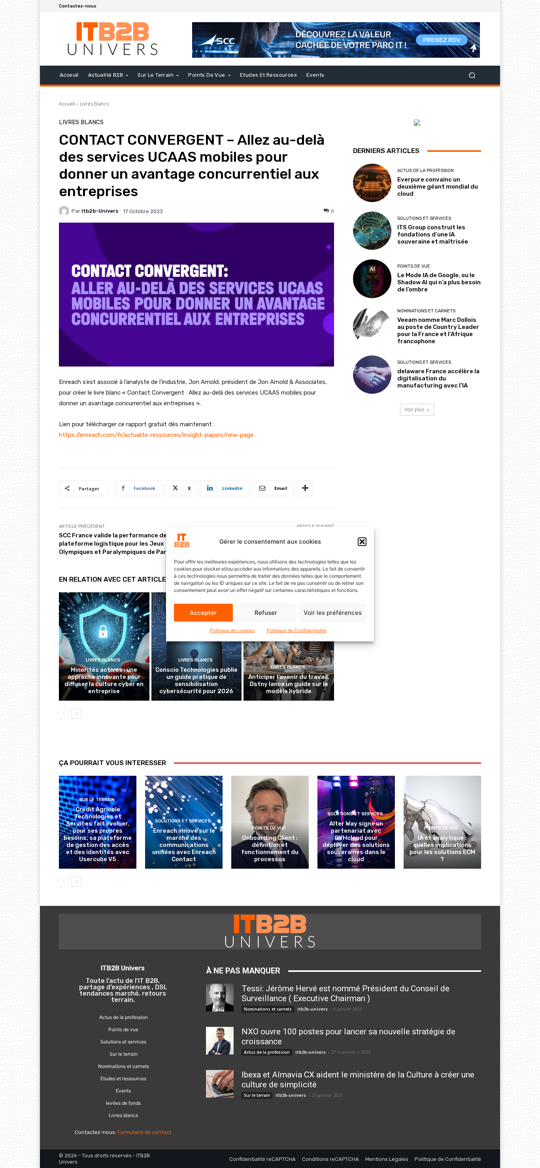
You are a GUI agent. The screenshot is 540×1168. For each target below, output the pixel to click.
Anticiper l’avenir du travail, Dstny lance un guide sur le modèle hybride (288, 684)
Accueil (67, 103)
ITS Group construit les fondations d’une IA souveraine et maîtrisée (432, 234)
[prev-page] (64, 714)
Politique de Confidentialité (297, 630)
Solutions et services (424, 218)
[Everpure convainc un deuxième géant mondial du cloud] (372, 183)
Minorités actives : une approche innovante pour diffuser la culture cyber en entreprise (103, 680)
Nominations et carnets (426, 311)
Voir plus (414, 409)
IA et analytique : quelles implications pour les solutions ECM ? (442, 848)
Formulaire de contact (144, 1132)
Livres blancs (94, 103)
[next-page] (76, 714)
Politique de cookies (232, 630)
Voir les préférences (333, 612)
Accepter (203, 612)
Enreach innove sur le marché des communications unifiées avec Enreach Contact (184, 845)
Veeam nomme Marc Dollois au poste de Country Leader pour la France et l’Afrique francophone (438, 330)
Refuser (266, 612)
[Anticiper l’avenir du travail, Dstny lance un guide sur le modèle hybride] (289, 646)
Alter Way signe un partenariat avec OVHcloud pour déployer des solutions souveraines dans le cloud (356, 841)
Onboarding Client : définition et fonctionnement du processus (269, 848)
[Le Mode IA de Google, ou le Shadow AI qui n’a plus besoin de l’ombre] (372, 278)
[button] (362, 542)
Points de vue (413, 266)
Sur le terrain (97, 800)
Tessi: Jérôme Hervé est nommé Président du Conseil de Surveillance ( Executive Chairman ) (345, 993)
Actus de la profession (425, 170)
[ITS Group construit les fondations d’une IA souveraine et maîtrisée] (372, 231)
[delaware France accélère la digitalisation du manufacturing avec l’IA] (372, 374)
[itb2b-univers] (65, 211)
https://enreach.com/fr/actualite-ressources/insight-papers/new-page (156, 434)
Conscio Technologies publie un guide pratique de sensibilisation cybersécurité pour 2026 (196, 680)
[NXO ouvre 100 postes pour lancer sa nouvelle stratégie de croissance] (220, 1041)
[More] (305, 488)
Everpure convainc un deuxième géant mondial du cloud (437, 186)
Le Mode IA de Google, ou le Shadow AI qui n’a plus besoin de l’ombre (439, 282)
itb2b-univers (99, 211)
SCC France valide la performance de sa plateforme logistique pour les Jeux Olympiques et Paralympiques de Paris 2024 (124, 544)
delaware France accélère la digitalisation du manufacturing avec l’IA (438, 378)
